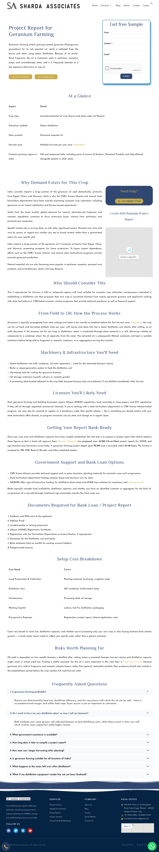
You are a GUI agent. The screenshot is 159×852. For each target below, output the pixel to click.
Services (105, 5)
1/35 (111, 273)
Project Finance (55, 805)
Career (146, 5)
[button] (105, 5)
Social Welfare (90, 817)
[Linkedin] (23, 830)
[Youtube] (30, 830)
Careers (88, 813)
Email (107, 54)
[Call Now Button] (5, 846)
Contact (136, 5)
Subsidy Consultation (58, 809)
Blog (117, 5)
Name (106, 32)
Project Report (55, 813)
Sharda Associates (67, 441)
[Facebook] (8, 830)
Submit (126, 76)
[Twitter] (15, 830)
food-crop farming (132, 662)
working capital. (136, 482)
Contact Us (89, 821)
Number (108, 43)
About (126, 5)
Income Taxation (56, 817)
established (78, 145)
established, (136, 323)
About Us (88, 805)
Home (95, 5)
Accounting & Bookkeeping (60, 821)
